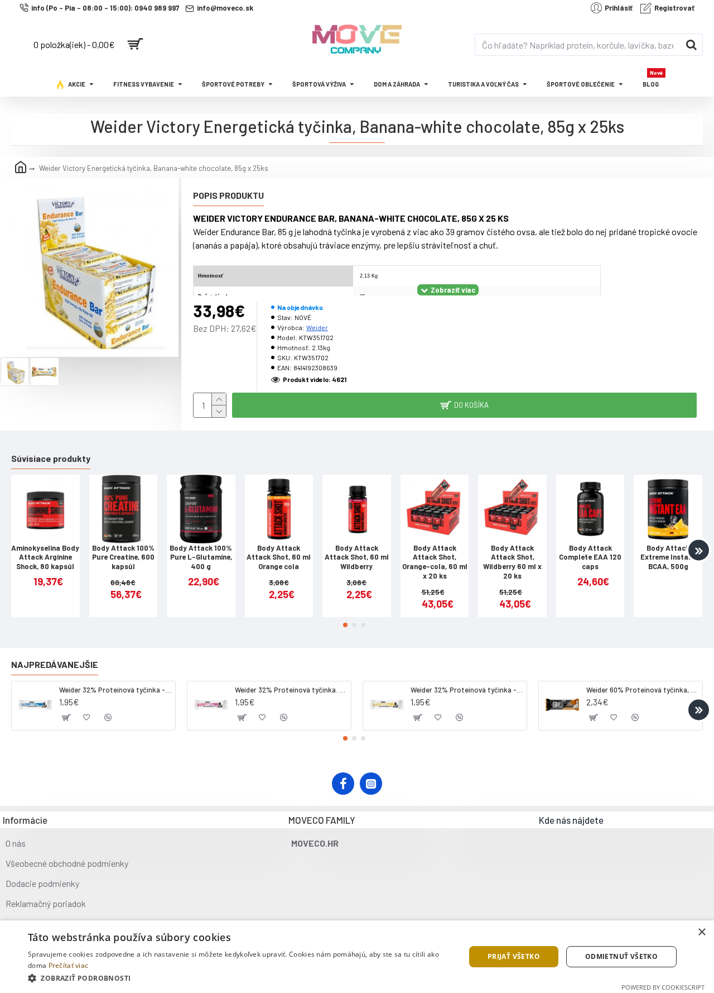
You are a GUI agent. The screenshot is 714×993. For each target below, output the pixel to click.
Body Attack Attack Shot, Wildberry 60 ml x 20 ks (512, 562)
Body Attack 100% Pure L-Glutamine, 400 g (201, 557)
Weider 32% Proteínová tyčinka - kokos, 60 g (115, 689)
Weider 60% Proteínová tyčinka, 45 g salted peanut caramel (642, 689)
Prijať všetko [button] (514, 956)
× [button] (701, 932)
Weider (317, 327)
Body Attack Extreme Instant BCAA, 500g (668, 557)
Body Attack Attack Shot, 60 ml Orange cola (279, 557)
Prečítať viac (69, 965)
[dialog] (357, 956)
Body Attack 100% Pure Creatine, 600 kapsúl (123, 557)
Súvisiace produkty (50, 458)
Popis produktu (228, 195)
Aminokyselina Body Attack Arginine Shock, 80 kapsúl (45, 557)
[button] (15, 550)
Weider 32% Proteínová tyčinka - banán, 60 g (467, 689)
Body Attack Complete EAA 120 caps (590, 557)
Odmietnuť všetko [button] (621, 956)
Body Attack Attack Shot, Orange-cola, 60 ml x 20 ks (434, 562)
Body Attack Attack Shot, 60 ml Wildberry (357, 557)
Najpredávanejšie (54, 664)
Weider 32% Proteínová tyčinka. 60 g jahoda (291, 689)
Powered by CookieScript (663, 987)
